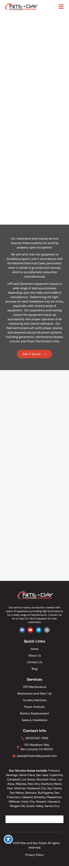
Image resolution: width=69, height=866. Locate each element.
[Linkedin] (39, 630)
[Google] (47, 630)
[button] (61, 6)
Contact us (55, 614)
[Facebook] (22, 630)
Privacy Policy (34, 855)
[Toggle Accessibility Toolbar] (8, 839)
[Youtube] (30, 630)
